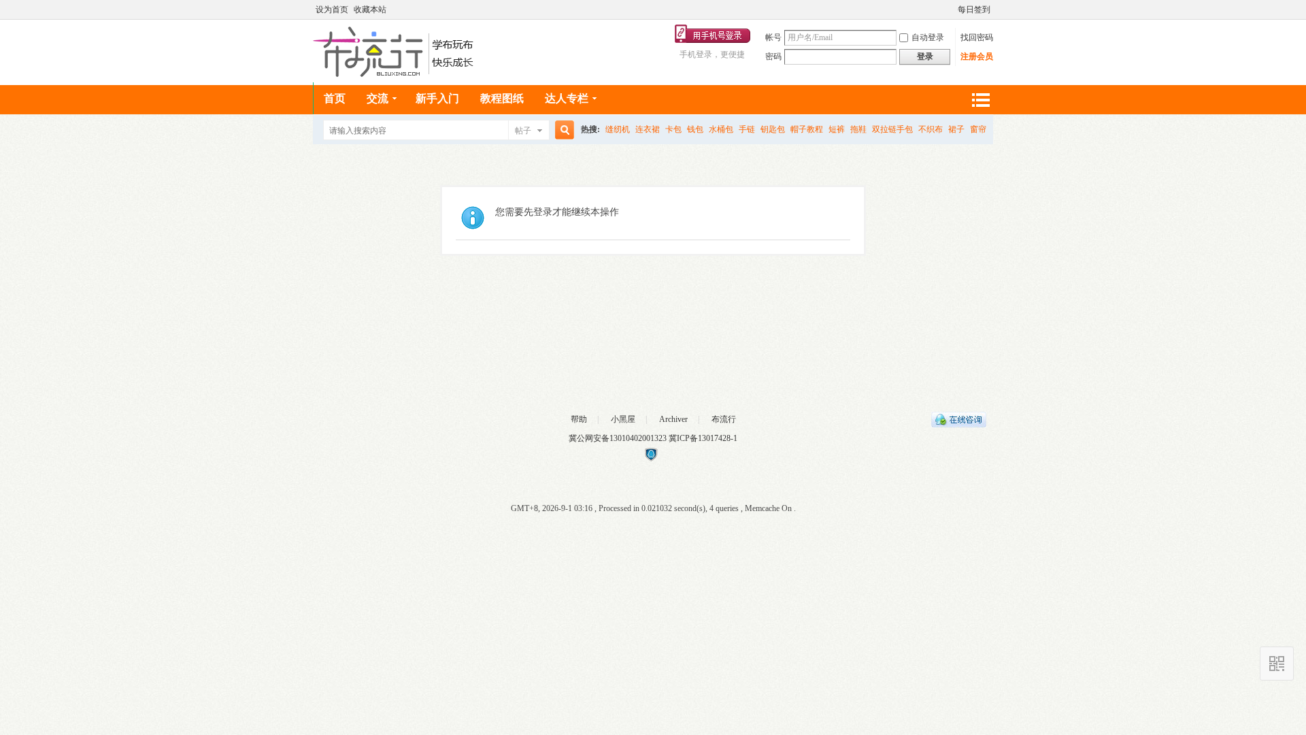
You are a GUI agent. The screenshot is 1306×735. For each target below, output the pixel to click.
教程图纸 (502, 98)
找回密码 (976, 37)
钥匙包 (772, 129)
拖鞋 (858, 129)
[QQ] (958, 424)
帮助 (579, 419)
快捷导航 (980, 99)
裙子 (956, 129)
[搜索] (562, 130)
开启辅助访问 (951, 9)
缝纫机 (617, 129)
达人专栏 (566, 98)
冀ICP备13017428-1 (703, 438)
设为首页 (332, 9)
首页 (335, 98)
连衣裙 (647, 129)
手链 (747, 129)
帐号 (773, 37)
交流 (377, 98)
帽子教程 (806, 129)
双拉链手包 (892, 129)
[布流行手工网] (395, 74)
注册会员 (976, 56)
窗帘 (978, 129)
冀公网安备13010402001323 (619, 438)
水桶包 (721, 129)
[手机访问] (1277, 664)
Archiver (673, 419)
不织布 (930, 129)
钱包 (695, 129)
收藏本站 (370, 9)
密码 (773, 56)
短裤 (836, 129)
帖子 (523, 130)
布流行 (723, 419)
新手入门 (437, 98)
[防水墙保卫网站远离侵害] (651, 458)
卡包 (673, 129)
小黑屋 (623, 419)
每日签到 (974, 9)
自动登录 (927, 37)
